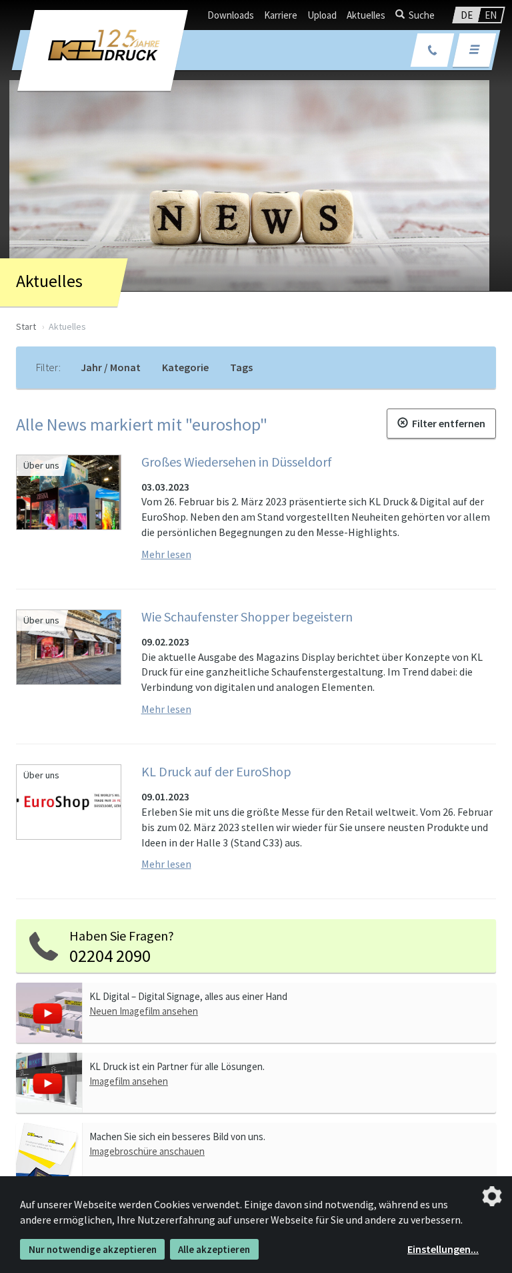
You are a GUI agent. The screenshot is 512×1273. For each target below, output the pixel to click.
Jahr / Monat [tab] (111, 367)
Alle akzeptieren (214, 1249)
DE (467, 15)
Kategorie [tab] (185, 367)
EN (491, 15)
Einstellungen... (443, 1249)
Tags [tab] (241, 367)
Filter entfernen (446, 423)
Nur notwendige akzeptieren (93, 1249)
